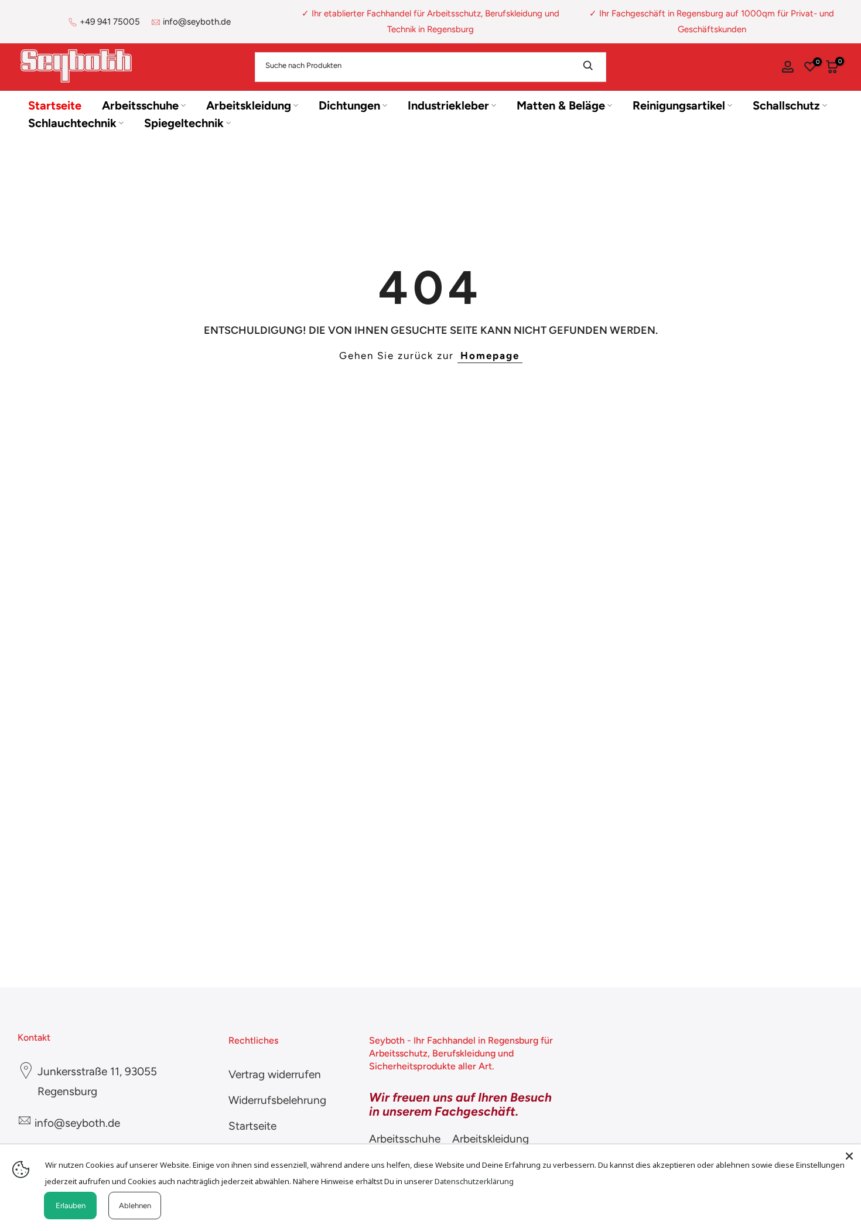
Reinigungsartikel (679, 105)
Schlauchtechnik (72, 123)
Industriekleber (448, 105)
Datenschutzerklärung (474, 1181)
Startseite (54, 105)
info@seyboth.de (197, 21)
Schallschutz (786, 105)
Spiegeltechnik (184, 123)
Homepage (490, 355)
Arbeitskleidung (248, 105)
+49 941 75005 (110, 21)
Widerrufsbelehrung (277, 1100)
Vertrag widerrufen (274, 1074)
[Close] (849, 1156)
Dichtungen (349, 105)
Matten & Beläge (561, 105)
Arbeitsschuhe (140, 105)
